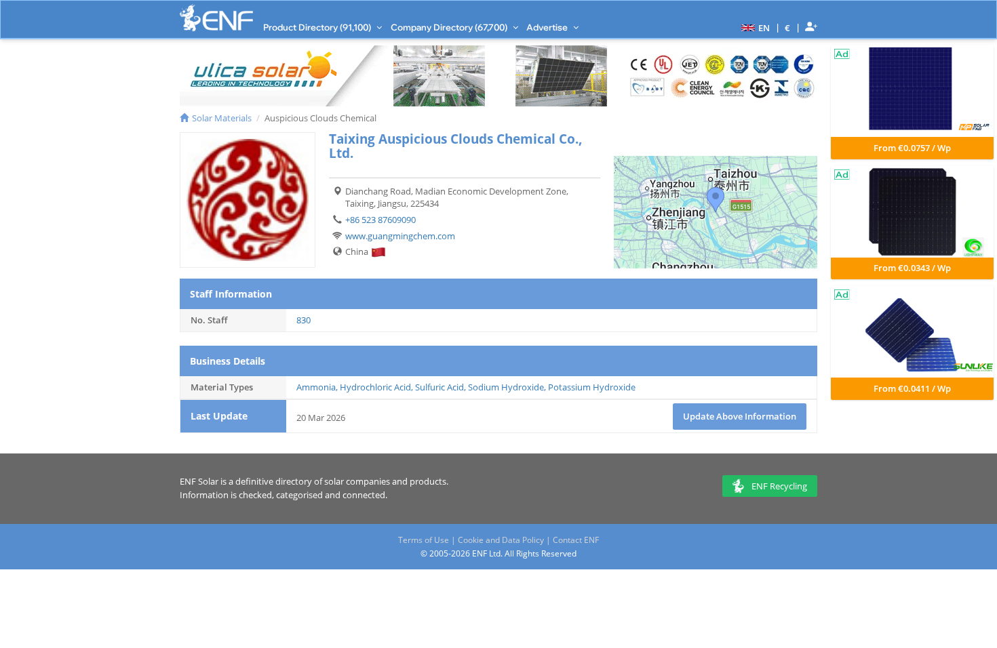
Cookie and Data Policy (501, 540)
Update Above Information (739, 416)
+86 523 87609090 (380, 220)
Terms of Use (423, 540)
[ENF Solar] (216, 18)
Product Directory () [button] (318, 27)
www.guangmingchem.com (400, 236)
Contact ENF (576, 540)
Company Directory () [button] (450, 27)
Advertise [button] (548, 27)
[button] (754, 27)
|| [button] (787, 27)
